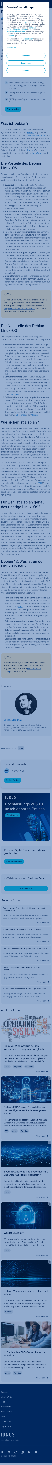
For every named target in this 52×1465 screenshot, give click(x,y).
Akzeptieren (28, 39)
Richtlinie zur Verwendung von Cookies (23, 29)
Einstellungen (28, 22)
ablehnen (10, 36)
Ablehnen (26, 70)
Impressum (11, 47)
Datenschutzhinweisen (16, 32)
